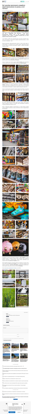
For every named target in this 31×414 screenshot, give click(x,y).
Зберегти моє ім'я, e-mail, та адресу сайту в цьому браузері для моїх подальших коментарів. (14, 338)
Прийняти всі (12, 412)
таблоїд (12, 11)
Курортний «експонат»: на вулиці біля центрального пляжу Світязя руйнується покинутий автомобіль (24, 360)
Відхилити (19, 412)
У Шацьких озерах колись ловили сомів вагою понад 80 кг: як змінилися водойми (15, 350)
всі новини (15, 399)
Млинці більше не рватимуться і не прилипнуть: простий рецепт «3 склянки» (13, 391)
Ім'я (18, 334)
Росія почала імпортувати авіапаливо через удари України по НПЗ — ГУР (13, 366)
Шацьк (8, 11)
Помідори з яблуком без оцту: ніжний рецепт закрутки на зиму (11, 378)
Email (18, 336)
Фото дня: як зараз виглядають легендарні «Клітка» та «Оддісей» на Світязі (23, 350)
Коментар (4, 327)
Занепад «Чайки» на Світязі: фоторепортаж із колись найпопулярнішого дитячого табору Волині (15, 360)
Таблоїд (7, 11)
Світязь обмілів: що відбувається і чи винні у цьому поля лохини (6, 360)
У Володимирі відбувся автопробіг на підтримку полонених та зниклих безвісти (15, 368)
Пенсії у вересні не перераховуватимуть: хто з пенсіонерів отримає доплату (13, 376)
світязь (10, 11)
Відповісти (7, 316)
